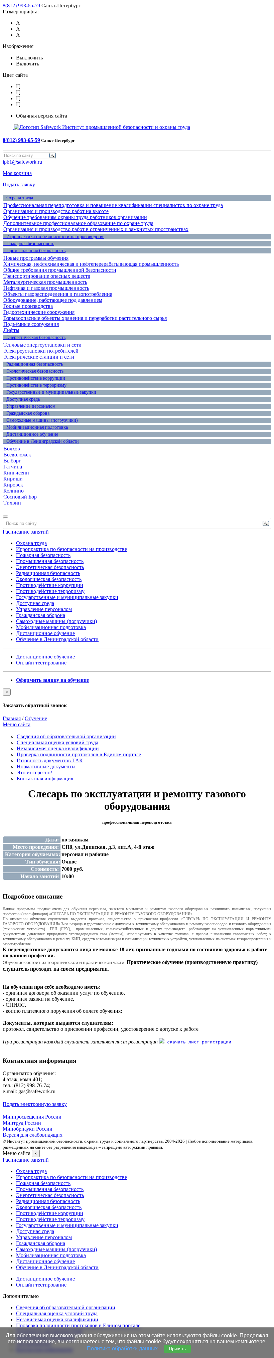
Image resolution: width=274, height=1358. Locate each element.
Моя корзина (17, 173)
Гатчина (12, 466)
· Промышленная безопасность (34, 250)
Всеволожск (17, 454)
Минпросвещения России (32, 1117)
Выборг (12, 460)
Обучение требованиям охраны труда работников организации (75, 217)
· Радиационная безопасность (33, 364)
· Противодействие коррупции (34, 378)
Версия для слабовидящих (32, 1135)
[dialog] (137, 699)
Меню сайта (16, 724)
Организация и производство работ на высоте (56, 211)
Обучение (36, 718)
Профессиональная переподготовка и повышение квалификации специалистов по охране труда (113, 205)
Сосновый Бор (20, 497)
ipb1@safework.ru (22, 162)
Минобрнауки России (27, 1129)
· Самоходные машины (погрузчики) (40, 420)
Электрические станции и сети (38, 357)
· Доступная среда (21, 399)
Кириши (13, 478)
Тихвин (12, 503)
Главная (12, 718)
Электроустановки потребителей (41, 351)
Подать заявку (19, 184)
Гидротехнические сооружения (39, 312)
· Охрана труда (18, 197)
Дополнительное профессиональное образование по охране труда (78, 223)
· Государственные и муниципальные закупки (49, 392)
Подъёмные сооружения (31, 324)
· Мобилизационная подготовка (35, 427)
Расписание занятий (26, 532)
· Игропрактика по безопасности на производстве (53, 236)
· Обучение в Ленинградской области (41, 441)
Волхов (11, 448)
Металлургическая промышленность (45, 282)
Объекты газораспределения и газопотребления (57, 294)
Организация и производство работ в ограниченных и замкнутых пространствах (95, 229)
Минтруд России (22, 1123)
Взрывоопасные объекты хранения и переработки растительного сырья (85, 318)
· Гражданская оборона (26, 413)
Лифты (11, 330)
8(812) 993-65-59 (21, 5)
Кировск (13, 485)
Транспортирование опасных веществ (46, 276)
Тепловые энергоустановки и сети (42, 345)
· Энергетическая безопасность (34, 337)
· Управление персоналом (29, 406)
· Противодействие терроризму (34, 385)
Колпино (13, 491)
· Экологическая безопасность (33, 371)
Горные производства (28, 306)
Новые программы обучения (35, 258)
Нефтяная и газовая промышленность (46, 288)
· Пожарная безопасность (28, 243)
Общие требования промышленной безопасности (59, 270)
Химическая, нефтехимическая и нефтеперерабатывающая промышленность (91, 264)
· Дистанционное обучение (30, 434)
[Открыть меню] (5, 517)
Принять (177, 1348)
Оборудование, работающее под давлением (52, 300)
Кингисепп (16, 472)
